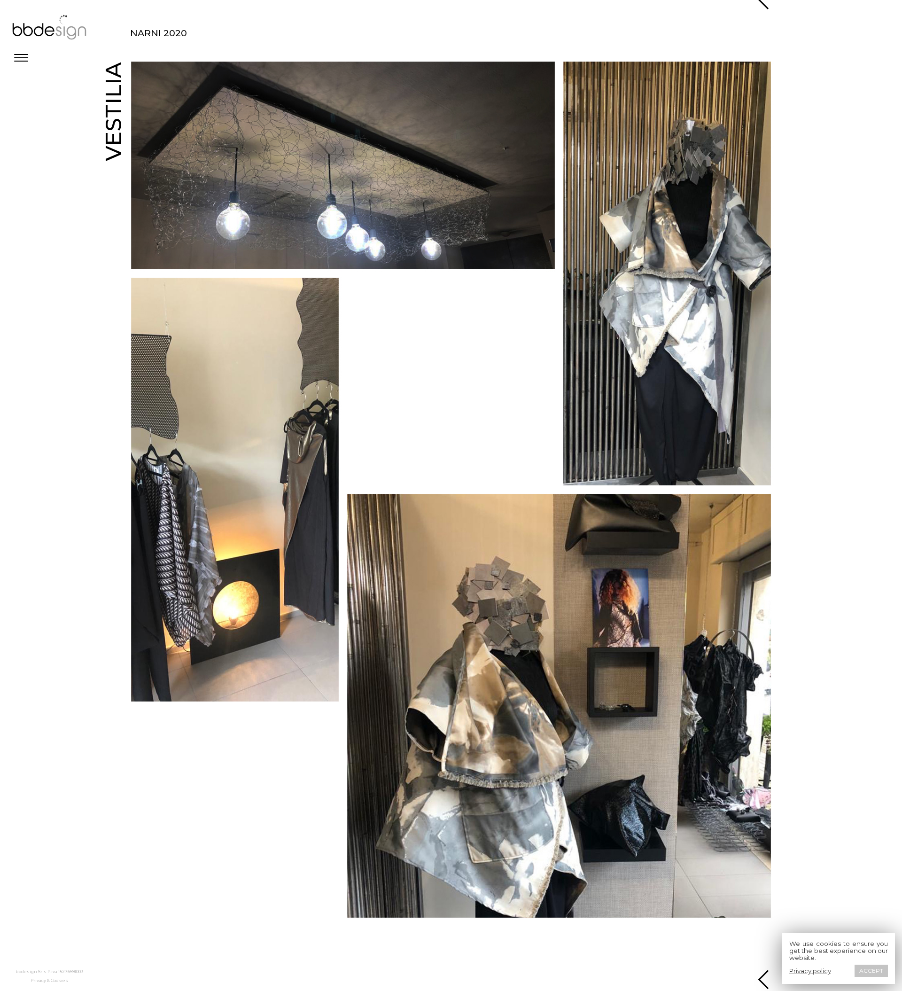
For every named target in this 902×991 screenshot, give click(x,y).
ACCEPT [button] (871, 970)
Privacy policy (810, 971)
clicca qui (152, 52)
